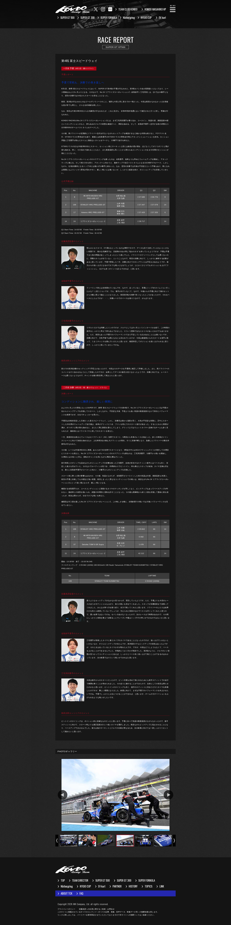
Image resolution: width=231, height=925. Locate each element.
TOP (63, 880)
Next (168, 795)
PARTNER (117, 886)
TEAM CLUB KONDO (127, 9)
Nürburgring (129, 18)
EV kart (162, 18)
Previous (62, 795)
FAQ (81, 893)
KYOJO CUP (146, 18)
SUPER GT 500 (67, 18)
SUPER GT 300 (87, 18)
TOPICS (148, 886)
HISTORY (133, 886)
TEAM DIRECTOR (80, 880)
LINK (162, 886)
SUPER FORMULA (109, 18)
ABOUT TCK (66, 893)
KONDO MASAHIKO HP (155, 9)
